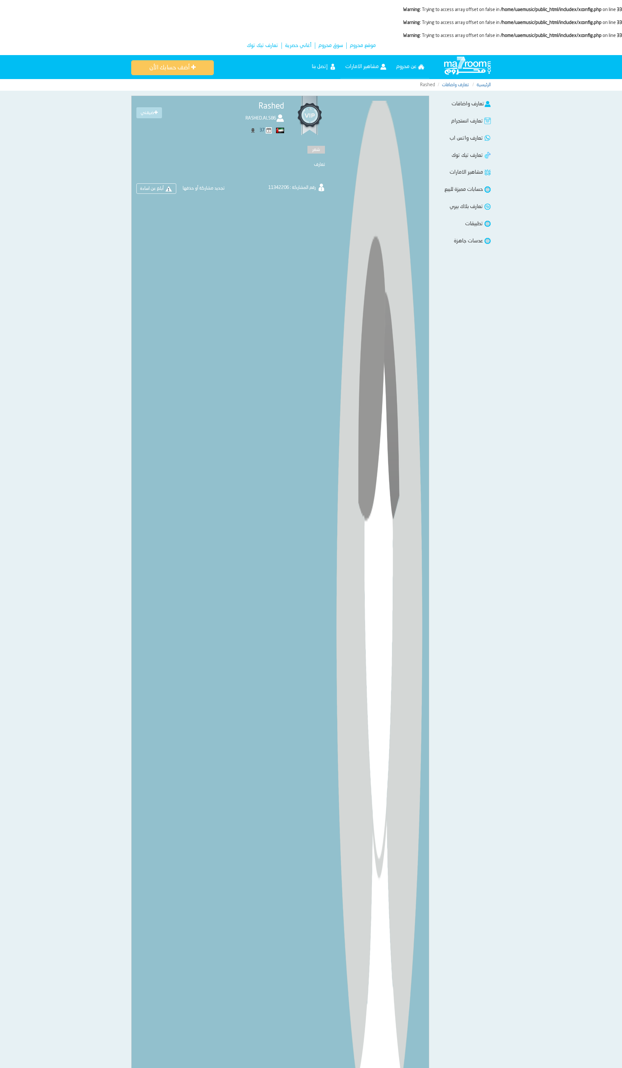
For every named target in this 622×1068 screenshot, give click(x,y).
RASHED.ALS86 (261, 118)
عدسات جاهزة (469, 241)
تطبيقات (474, 223)
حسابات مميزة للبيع (464, 189)
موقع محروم (363, 45)
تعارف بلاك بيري (467, 206)
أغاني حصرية (298, 45)
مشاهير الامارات (362, 66)
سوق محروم (330, 45)
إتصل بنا (320, 66)
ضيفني (147, 112)
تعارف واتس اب (467, 138)
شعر (316, 149)
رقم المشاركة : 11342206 (292, 187)
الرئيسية (484, 85)
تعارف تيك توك (262, 45)
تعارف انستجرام (467, 121)
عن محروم (407, 66)
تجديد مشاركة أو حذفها (204, 188)
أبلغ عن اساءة (152, 188)
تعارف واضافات (456, 85)
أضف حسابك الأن (170, 68)
